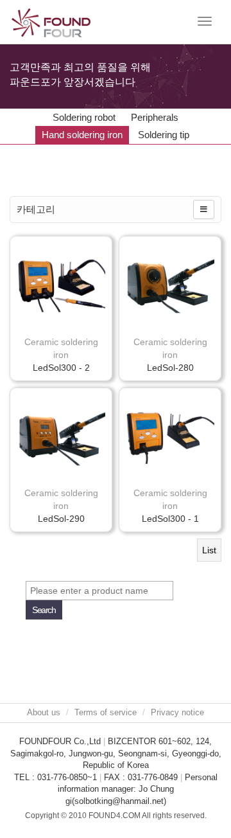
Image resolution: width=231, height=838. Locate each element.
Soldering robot (84, 117)
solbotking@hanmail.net (119, 801)
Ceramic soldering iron (61, 348)
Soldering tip (163, 134)
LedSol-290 (61, 518)
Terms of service (105, 712)
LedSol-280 (170, 367)
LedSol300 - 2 (61, 367)
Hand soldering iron (82, 134)
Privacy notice (177, 712)
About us (43, 712)
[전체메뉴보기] (203, 209)
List (209, 550)
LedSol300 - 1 (170, 518)
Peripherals (154, 117)
